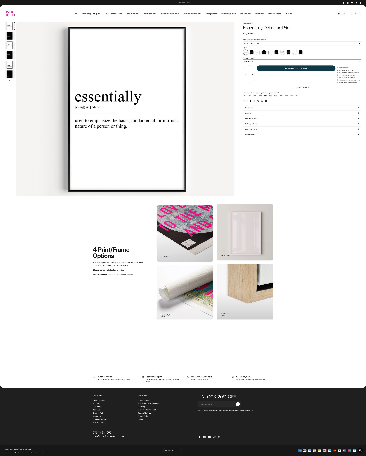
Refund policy (8, 452)
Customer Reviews (100, 419)
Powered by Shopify (25, 449)
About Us (96, 410)
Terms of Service (144, 413)
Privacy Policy (143, 416)
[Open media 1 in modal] (125, 109)
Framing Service (99, 400)
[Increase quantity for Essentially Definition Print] (253, 75)
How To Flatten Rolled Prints (149, 403)
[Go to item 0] (10, 26)
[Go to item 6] (10, 74)
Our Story (141, 407)
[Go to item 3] (10, 45)
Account (96, 403)
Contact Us (97, 407)
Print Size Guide (99, 422)
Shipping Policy (98, 413)
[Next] (229, 113)
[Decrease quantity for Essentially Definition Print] (245, 75)
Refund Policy (98, 416)
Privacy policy (15, 452)
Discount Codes (144, 400)
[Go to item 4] (10, 55)
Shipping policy (32, 452)
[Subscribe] (238, 404)
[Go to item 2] (10, 36)
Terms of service (24, 452)
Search (140, 419)
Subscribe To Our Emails (147, 410)
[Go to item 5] (10, 65)
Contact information (42, 452)
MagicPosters (248, 23)
